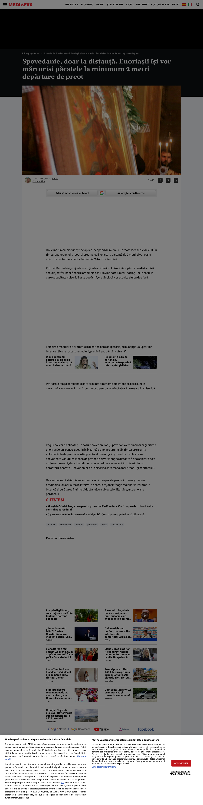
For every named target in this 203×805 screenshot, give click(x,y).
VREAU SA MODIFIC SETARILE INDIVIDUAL (180, 772)
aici (62, 783)
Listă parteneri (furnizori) (104, 767)
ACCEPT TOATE (181, 763)
